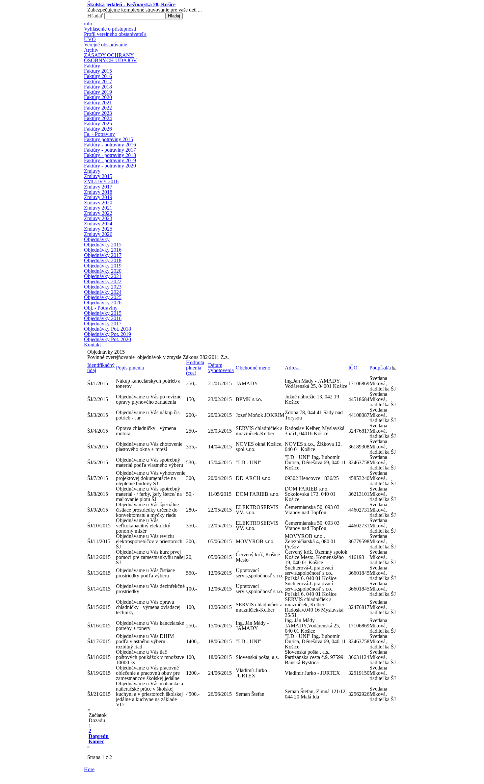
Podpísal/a (380, 367)
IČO (353, 367)
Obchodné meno (253, 367)
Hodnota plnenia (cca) (195, 368)
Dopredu (99, 736)
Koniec (96, 741)
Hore (89, 769)
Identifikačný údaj (101, 367)
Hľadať (95, 15)
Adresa (292, 367)
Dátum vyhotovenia (221, 367)
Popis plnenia (130, 367)
